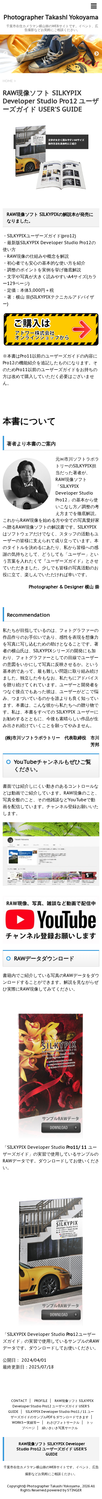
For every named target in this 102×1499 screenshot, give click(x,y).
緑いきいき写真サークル (60, 1428)
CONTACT (19, 1401)
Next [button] (96, 54)
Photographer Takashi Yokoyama (51, 17)
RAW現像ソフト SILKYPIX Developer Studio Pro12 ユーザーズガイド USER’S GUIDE (51, 1406)
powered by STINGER (64, 1490)
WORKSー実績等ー (26, 1422)
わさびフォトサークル (63, 1422)
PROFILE (41, 1401)
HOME (8, 81)
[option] (51, 54)
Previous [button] (5, 54)
